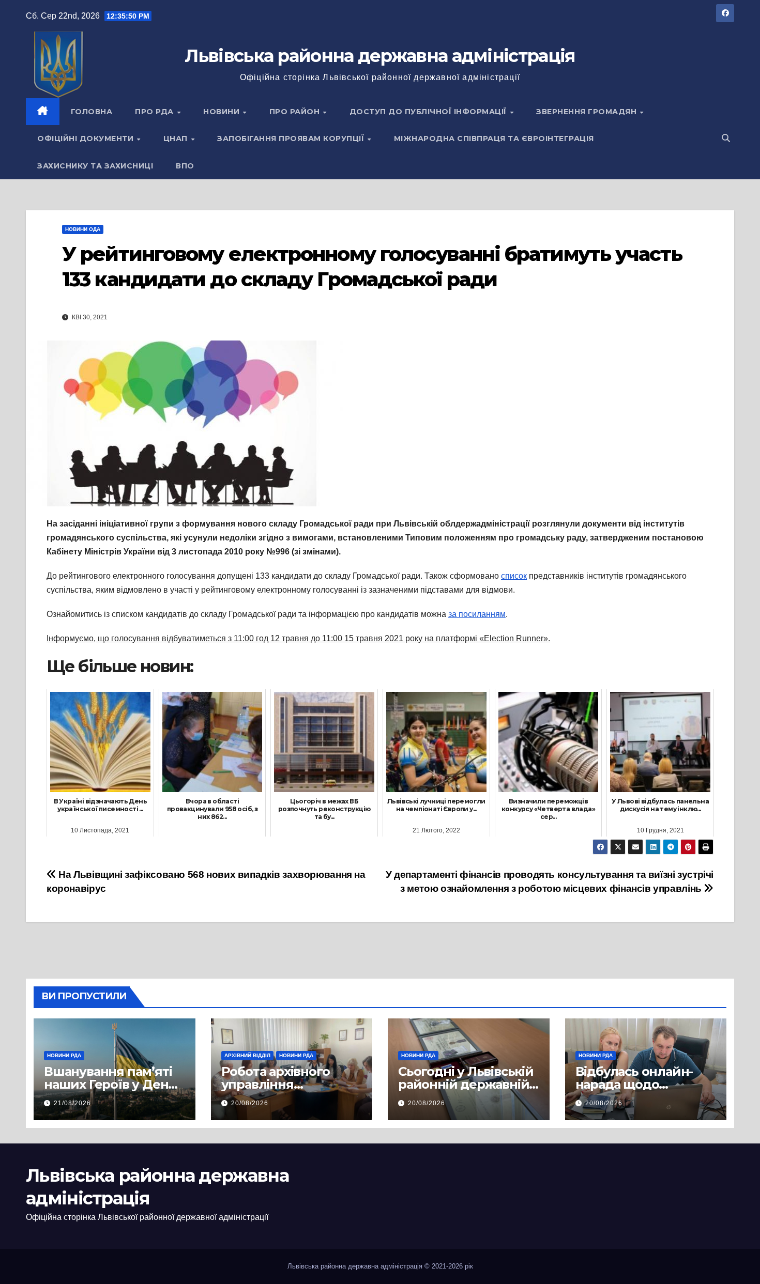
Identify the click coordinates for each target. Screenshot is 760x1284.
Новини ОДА (82, 229)
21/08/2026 (72, 1103)
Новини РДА (64, 1055)
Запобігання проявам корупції (292, 138)
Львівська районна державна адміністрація (380, 56)
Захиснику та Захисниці (95, 166)
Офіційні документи (86, 138)
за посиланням (477, 614)
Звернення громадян (587, 111)
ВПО (185, 166)
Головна (92, 111)
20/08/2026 (249, 1103)
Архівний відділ (247, 1055)
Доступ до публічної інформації (429, 111)
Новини (222, 111)
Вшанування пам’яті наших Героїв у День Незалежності (109, 1084)
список (514, 575)
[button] (726, 138)
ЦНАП (176, 138)
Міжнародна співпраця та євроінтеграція (494, 138)
